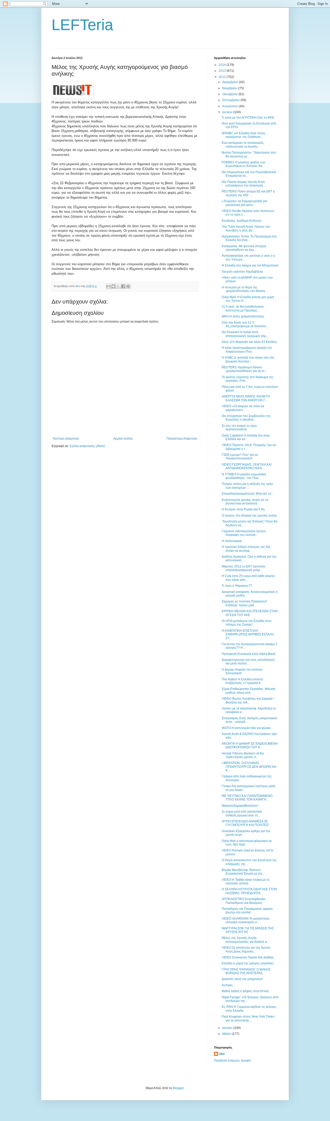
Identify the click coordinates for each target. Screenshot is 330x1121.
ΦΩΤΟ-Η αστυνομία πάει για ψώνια (246, 728)
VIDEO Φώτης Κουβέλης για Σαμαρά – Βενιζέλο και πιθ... (248, 700)
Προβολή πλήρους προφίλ (232, 1060)
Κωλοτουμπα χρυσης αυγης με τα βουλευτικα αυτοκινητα (245, 501)
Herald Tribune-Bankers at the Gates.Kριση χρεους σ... (243, 755)
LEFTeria (82, 24)
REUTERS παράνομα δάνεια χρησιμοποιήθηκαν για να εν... (244, 369)
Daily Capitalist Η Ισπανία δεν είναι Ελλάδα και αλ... (246, 437)
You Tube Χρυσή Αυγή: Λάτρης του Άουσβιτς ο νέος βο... (246, 228)
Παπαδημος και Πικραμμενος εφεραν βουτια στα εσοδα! (247, 910)
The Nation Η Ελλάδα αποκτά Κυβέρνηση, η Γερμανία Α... (242, 681)
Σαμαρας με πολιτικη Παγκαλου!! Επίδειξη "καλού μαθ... (244, 603)
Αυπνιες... (228, 985)
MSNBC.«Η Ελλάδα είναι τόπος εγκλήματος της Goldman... (244, 135)
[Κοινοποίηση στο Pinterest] (128, 286)
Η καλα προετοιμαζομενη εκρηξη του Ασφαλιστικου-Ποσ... (247, 349)
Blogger (178, 1088)
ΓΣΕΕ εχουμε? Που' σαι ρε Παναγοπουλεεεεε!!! (240, 456)
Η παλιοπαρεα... (233, 541)
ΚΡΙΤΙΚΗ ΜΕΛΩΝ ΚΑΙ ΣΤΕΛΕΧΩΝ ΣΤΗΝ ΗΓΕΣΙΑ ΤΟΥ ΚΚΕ (250, 613)
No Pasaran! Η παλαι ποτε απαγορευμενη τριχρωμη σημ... (245, 333)
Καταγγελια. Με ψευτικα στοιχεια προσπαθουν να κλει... (244, 248)
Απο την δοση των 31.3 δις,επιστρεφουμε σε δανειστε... (245, 324)
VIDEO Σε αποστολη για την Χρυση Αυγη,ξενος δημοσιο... (246, 949)
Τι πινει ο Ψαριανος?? (237, 586)
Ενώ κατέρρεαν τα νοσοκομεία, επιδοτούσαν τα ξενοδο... (243, 144)
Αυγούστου (230, 106)
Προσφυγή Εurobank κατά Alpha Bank (248, 654)
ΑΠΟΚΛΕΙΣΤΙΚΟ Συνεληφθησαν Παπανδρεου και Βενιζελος (244, 900)
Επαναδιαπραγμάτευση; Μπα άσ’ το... (248, 493)
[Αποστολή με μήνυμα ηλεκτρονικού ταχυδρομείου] (108, 286)
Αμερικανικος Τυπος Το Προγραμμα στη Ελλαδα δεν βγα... (249, 238)
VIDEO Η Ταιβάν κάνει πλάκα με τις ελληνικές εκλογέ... (246, 881)
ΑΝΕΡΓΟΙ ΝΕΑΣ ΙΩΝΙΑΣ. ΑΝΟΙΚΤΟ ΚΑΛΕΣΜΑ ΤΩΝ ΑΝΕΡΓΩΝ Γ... (246, 398)
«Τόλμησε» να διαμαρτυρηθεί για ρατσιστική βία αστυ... (244, 203)
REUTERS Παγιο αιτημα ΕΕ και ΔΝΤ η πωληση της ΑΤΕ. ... (248, 193)
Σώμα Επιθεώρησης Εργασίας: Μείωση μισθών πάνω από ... (248, 690)
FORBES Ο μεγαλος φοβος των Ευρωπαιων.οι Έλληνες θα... (243, 164)
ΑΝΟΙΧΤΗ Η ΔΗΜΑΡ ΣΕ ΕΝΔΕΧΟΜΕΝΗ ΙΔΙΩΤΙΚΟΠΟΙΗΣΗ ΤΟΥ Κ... (250, 745)
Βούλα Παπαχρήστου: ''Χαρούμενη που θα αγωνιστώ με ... (249, 154)
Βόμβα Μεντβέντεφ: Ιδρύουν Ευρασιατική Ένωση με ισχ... (243, 871)
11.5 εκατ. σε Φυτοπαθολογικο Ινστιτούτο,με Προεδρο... (243, 308)
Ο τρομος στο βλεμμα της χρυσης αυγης (249, 515)
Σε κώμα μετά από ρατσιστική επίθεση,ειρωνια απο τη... (242, 813)
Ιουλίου (227, 112)
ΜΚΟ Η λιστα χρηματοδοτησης (243, 316)
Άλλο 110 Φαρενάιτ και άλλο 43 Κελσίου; (250, 342)
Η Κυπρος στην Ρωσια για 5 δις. (244, 509)
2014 (223, 65)
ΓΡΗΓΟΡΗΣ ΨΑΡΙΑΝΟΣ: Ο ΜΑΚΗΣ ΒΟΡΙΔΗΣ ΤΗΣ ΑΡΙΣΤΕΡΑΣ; (246, 971)
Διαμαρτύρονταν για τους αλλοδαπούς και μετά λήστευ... (248, 661)
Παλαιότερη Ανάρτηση (182, 438)
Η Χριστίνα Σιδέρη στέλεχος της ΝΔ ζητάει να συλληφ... (246, 548)
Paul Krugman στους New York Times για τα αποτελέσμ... (248, 1018)
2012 (223, 77)
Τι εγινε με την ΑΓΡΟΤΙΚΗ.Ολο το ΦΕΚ (248, 117)
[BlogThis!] (113, 286)
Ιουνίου (227, 1028)
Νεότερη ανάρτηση (66, 438)
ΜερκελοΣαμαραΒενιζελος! (240, 805)
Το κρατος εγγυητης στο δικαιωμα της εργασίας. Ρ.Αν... (248, 378)
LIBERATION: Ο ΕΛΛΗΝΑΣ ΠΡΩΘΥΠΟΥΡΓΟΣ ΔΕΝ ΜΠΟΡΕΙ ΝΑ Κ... (249, 766)
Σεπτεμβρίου (231, 100)
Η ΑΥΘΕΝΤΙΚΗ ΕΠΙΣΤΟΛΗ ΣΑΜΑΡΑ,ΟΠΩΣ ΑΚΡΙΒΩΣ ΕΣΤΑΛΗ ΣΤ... (248, 634)
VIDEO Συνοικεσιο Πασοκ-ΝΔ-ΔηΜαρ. (248, 957)
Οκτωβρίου (230, 94)
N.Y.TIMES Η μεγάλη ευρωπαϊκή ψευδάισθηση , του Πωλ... (244, 476)
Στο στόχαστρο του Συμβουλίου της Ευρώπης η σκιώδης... (246, 417)
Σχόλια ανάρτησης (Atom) (87, 446)
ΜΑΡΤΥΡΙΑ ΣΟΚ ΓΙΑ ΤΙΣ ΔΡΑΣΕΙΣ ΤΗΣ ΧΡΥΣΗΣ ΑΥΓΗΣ (248, 930)
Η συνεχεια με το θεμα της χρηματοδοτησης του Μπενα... (244, 289)
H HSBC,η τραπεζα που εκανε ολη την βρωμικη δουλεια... (248, 359)
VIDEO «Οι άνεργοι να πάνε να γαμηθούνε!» (243, 408)
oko (222, 1054)
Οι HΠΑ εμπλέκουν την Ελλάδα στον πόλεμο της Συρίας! (246, 622)
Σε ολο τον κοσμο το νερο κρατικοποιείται (239, 427)
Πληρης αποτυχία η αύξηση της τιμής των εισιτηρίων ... (247, 485)
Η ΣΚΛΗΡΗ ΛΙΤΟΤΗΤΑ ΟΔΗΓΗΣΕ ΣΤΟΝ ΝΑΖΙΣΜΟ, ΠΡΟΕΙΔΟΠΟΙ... (249, 891)
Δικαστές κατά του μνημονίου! (242, 979)
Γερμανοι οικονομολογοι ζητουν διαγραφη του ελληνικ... (244, 533)
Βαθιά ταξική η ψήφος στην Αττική (245, 991)
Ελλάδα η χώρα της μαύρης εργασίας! (248, 963)
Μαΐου (227, 1034)
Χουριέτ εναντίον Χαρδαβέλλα (242, 271)
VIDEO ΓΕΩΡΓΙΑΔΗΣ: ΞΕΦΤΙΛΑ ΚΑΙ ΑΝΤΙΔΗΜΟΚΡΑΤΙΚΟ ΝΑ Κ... (246, 466)
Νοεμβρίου (230, 88)
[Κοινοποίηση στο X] (118, 286)
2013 (223, 71)
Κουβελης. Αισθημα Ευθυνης (242, 221)
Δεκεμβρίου (230, 82)
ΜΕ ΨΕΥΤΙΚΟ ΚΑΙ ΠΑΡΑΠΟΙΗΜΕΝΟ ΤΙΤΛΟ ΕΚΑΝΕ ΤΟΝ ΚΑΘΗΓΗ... (247, 797)
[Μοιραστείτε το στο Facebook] (123, 286)
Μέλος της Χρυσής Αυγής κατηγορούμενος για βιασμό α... (245, 939)
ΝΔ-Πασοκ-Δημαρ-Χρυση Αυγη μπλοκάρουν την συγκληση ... (244, 183)
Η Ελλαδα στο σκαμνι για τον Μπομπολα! (250, 265)
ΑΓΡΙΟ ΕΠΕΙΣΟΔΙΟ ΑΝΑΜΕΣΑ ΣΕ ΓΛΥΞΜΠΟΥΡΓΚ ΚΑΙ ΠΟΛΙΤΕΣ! (245, 823)
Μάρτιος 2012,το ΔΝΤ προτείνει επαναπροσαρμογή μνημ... (243, 568)
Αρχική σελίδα (123, 438)
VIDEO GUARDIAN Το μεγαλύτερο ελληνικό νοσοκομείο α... (245, 920)
